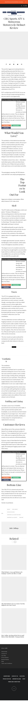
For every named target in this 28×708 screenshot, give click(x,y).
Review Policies (5, 659)
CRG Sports (14, 13)
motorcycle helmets (12, 517)
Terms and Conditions (6, 663)
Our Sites (3, 655)
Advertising (4, 651)
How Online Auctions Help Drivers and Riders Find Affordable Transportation (12, 636)
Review (4, 12)
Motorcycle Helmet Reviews (14, 514)
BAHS (9, 509)
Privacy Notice (4, 657)
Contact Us (4, 653)
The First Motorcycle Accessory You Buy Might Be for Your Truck (13, 604)
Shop (2, 661)
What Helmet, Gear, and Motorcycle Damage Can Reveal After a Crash (11, 572)
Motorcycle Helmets (11, 12)
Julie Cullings (13, 10)
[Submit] (17, 64)
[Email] (21, 64)
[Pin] (13, 64)
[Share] (6, 64)
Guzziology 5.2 (12, 351)
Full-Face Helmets (20, 12)
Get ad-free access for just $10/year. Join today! (14, 1)
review (21, 517)
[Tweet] (9, 64)
